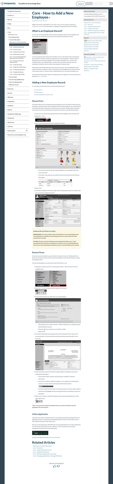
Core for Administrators (15, 82)
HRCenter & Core (14, 84)
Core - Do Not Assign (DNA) (17, 74)
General (10, 93)
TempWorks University (14, 11)
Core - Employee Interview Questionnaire (17, 61)
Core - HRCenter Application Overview (44, 454)
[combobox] (101, 3)
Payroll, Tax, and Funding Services (17, 134)
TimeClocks (11, 118)
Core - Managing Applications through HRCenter (47, 456)
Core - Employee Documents (17, 52)
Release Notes (17, 130)
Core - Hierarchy (42, 76)
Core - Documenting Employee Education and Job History (18, 57)
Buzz (9, 28)
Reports (10, 109)
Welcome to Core (12, 34)
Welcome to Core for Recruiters (18, 42)
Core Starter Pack (14, 37)
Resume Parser (39, 92)
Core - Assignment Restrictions (18, 67)
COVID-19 (11, 15)
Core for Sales (13, 77)
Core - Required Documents (17, 54)
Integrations (11, 101)
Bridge (9, 24)
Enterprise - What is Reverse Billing (93, 64)
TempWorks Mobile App (14, 114)
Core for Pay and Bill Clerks (16, 79)
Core (9, 32)
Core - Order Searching (16, 64)
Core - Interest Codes (15, 49)
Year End (10, 126)
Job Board (10, 105)
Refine (89, 3)
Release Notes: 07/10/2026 (91, 46)
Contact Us (81, 4)
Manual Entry (38, 90)
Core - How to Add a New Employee (19, 44)
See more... (86, 50)
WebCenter (11, 122)
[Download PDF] (49, 17)
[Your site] (8, 2)
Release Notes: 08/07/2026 (91, 42)
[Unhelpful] (58, 467)
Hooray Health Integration (91, 48)
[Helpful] (55, 467)
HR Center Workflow (54, 437)
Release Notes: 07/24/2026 (91, 44)
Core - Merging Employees (17, 72)
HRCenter (10, 97)
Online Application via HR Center (44, 94)
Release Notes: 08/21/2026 (93, 40)
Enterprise (11, 89)
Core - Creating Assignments (17, 69)
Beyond (10, 19)
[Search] (111, 3)
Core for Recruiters (15, 39)
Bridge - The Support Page (91, 68)
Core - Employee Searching (17, 47)
